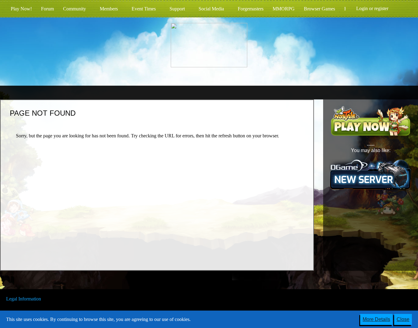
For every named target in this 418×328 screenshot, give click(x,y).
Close (403, 319)
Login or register (372, 8)
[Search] (402, 8)
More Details (376, 319)
